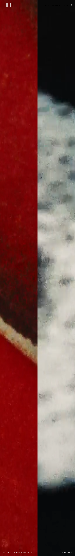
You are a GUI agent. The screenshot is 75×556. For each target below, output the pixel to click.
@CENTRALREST (67, 552)
